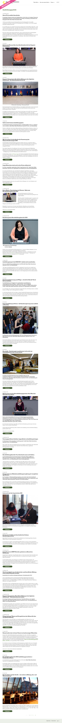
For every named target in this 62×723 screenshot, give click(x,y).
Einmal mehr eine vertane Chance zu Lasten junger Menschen (20, 633)
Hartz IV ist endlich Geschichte (11, 15)
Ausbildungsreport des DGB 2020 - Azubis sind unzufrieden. (19, 262)
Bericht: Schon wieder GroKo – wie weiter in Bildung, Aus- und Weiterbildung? (20, 675)
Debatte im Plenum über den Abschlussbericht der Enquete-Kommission (19, 45)
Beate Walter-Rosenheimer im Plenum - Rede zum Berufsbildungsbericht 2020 (16, 191)
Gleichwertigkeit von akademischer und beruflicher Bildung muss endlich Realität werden (19, 572)
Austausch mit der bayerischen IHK (12, 493)
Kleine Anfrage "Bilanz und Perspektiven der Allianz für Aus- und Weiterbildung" (19, 617)
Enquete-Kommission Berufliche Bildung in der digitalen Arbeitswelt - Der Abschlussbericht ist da (18, 79)
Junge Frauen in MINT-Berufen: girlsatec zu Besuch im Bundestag (18, 552)
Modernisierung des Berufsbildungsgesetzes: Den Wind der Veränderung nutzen (19, 394)
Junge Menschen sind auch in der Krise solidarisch (17, 165)
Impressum (48, 720)
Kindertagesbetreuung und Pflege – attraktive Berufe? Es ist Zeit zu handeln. (19, 280)
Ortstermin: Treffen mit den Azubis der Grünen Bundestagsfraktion (16, 535)
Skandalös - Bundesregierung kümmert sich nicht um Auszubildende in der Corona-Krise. (17, 352)
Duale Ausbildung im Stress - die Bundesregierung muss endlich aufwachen (20, 304)
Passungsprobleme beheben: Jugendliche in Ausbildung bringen (20, 439)
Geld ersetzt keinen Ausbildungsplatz (13, 122)
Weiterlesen (7, 39)
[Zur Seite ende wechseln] (35, 715)
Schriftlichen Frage (14, 153)
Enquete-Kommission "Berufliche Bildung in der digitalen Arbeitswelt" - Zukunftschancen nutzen (18, 596)
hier (7, 209)
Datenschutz (53, 720)
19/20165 (12, 252)
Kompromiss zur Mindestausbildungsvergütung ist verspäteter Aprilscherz (20, 474)
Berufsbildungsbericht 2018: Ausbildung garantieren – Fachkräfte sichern (18, 657)
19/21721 (18, 254)
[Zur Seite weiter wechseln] (33, 715)
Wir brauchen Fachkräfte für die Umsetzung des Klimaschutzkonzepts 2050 (16, 140)
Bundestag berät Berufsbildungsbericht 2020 (15, 217)
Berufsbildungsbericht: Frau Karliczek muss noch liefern (18, 454)
